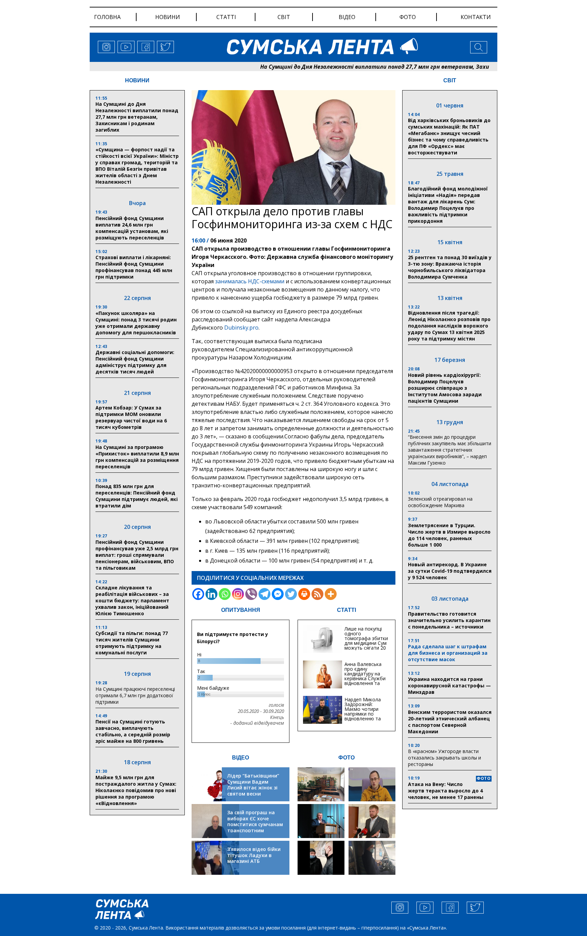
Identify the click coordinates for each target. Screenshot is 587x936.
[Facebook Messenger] (278, 594)
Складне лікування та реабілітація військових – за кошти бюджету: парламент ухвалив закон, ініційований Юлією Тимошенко (132, 600)
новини (167, 17)
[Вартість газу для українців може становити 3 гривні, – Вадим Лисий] (372, 821)
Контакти (476, 17)
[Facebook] (198, 594)
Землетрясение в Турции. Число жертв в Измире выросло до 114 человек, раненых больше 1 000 (449, 535)
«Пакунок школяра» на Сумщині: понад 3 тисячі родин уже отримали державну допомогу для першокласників (136, 323)
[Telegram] (264, 594)
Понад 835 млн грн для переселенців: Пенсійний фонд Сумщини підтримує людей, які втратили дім (136, 496)
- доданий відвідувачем (257, 723)
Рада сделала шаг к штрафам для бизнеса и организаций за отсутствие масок (447, 653)
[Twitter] (291, 594)
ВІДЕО (240, 757)
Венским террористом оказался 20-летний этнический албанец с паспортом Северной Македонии (450, 722)
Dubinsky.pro (241, 327)
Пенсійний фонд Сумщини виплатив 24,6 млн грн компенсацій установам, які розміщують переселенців (131, 228)
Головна (107, 17)
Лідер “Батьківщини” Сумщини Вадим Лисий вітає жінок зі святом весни (253, 784)
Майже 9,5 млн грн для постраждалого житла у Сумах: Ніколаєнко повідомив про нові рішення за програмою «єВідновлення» (135, 790)
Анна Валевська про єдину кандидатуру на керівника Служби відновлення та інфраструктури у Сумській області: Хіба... (365, 681)
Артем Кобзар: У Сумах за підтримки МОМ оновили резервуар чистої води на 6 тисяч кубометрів (131, 417)
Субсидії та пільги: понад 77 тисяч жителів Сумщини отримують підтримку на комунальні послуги (131, 643)
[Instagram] (238, 594)
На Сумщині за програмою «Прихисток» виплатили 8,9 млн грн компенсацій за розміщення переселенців (137, 457)
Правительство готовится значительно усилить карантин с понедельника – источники (449, 620)
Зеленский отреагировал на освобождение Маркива (440, 502)
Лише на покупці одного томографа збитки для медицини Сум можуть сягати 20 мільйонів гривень (366, 640)
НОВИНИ (137, 80)
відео (347, 17)
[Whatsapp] (225, 594)
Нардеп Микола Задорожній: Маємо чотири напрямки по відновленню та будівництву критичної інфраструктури (362, 716)
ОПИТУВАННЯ (240, 610)
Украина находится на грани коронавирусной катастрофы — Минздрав (449, 685)
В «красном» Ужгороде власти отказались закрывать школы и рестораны (444, 757)
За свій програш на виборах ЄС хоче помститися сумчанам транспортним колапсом (255, 824)
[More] (331, 594)
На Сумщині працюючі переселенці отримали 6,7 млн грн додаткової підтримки (135, 695)
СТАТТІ (346, 610)
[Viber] (251, 594)
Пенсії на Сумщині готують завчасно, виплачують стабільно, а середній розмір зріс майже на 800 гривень (132, 731)
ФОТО (346, 757)
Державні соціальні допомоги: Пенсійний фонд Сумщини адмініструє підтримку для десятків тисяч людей (134, 362)
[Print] (304, 594)
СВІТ (449, 80)
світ (284, 17)
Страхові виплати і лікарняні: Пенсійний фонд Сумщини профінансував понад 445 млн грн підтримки (133, 267)
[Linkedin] (211, 594)
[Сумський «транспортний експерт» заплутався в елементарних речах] (372, 784)
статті (226, 17)
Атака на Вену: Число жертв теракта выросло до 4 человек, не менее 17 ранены (445, 790)
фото (407, 17)
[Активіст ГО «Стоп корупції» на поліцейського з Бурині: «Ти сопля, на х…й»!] (321, 858)
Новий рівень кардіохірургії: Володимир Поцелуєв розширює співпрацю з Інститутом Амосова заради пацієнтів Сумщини (445, 388)
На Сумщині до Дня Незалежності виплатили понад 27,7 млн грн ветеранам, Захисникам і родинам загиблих (380, 66)
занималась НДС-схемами (249, 281)
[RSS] (317, 594)
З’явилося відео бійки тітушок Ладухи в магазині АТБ (254, 855)
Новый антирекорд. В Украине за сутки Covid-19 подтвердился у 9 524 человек (450, 571)
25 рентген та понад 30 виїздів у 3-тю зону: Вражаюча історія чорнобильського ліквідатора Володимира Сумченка (450, 267)
